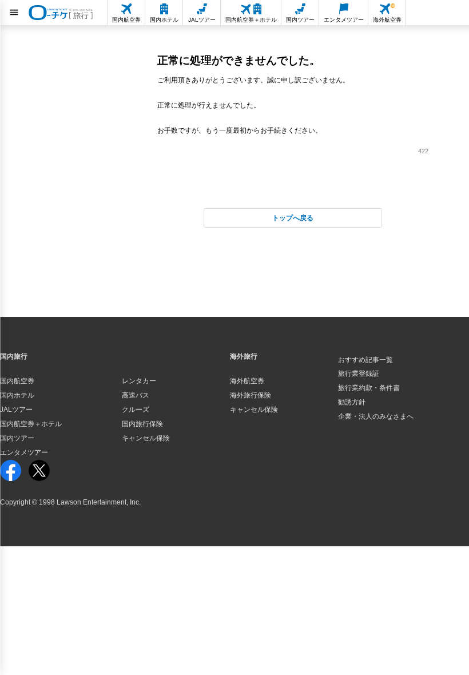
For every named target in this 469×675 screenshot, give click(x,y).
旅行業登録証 (358, 374)
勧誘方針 (351, 402)
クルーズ (135, 410)
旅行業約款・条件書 (369, 388)
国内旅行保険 (142, 424)
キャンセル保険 (146, 438)
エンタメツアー (24, 452)
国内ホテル (17, 395)
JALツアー (16, 410)
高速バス (135, 395)
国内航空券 (17, 381)
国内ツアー (17, 438)
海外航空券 (247, 381)
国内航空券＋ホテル (31, 424)
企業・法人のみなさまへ (376, 416)
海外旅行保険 (250, 395)
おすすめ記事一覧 (365, 360)
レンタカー (139, 381)
